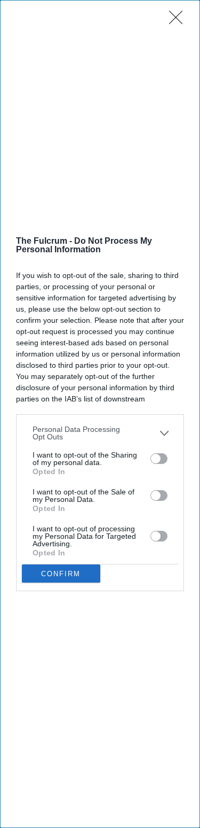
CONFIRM (61, 574)
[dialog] (100, 414)
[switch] (158, 458)
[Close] (179, 21)
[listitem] (100, 432)
